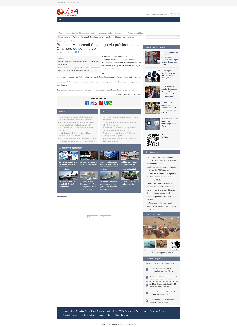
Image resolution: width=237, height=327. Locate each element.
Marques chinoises (106, 33)
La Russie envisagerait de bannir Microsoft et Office (88, 164)
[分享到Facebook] (87, 103)
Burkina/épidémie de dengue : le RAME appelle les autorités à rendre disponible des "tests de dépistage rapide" (79, 69)
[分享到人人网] (106, 103)
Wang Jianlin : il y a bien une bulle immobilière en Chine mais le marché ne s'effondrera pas (161, 160)
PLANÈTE (141, 23)
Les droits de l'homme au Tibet (97, 315)
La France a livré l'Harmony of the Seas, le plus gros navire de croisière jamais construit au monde (88, 186)
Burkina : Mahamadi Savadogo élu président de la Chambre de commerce (103, 37)
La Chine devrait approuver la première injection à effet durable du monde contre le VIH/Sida (162, 177)
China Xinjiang (121, 315)
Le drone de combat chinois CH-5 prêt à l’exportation (67, 184)
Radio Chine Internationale (103, 311)
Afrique (72, 41)
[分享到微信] (110, 103)
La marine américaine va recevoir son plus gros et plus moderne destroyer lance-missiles (108, 186)
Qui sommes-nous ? (161, 14)
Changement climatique (88, 33)
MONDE (86, 23)
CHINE (63, 23)
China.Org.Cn (81, 311)
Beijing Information (71, 315)
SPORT (151, 23)
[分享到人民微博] (101, 103)
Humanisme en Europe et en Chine (129, 33)
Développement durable (68, 33)
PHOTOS (64, 28)
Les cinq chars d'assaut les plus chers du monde (130, 184)
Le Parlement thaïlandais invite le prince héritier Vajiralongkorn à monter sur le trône (162, 206)
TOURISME (162, 23)
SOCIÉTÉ (130, 23)
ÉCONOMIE (74, 23)
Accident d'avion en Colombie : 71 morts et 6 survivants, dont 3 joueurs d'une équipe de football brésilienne (161, 190)
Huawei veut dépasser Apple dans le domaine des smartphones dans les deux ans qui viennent (109, 167)
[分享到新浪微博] (96, 103)
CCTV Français (125, 311)
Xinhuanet (67, 311)
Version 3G (147, 14)
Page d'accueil (62, 41)
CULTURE (118, 23)
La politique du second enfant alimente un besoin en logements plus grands (168, 107)
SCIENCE (107, 23)
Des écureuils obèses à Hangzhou (160, 183)
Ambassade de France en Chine (150, 311)
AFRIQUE (96, 23)
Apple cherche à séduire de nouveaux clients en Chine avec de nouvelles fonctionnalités (169, 91)
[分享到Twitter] (92, 103)
